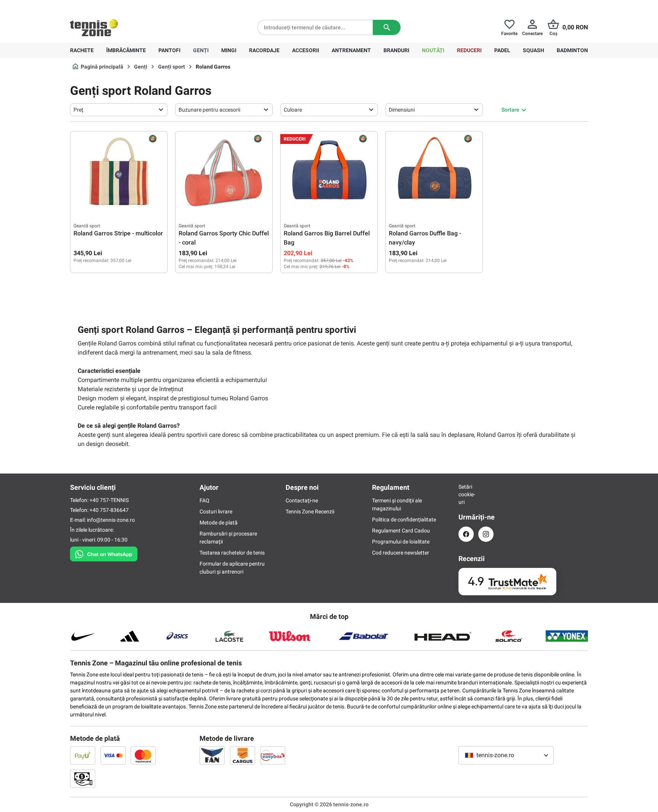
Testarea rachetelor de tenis (232, 553)
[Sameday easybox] (272, 755)
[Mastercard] (143, 755)
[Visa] (113, 755)
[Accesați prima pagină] (94, 27)
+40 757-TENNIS (109, 500)
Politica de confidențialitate (404, 519)
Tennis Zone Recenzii (310, 511)
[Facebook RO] (466, 534)
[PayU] (82, 755)
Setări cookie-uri (466, 494)
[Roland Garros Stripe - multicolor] (119, 172)
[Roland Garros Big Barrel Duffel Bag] (329, 172)
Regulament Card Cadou (401, 530)
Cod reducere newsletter (400, 553)
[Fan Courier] (212, 755)
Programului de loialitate (401, 542)
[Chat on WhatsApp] (103, 553)
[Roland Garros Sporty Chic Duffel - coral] (224, 172)
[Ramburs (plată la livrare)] (82, 778)
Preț (78, 110)
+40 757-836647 (113, 6)
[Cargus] (242, 755)
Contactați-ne (302, 500)
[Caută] (387, 27)
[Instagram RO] (486, 534)
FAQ (204, 500)
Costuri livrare (216, 511)
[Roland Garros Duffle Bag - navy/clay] (434, 172)
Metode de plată (219, 522)
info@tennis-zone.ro (111, 520)
